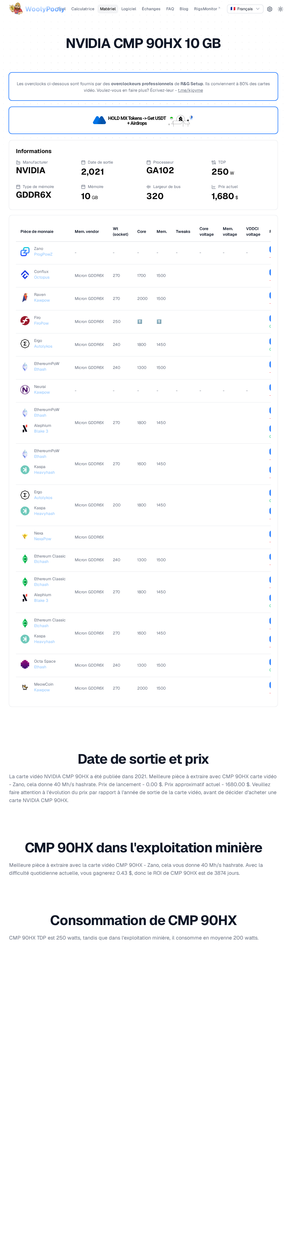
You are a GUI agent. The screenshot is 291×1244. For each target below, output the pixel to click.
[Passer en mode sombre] (280, 9)
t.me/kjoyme (190, 90)
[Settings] (269, 9)
